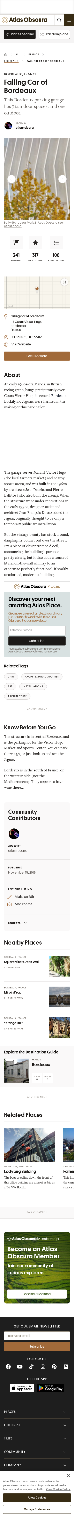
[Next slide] (62, 179)
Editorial (12, 1425)
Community (15, 1451)
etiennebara (25, 127)
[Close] (68, 1475)
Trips (8, 1438)
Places (10, 1411)
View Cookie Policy (58, 1489)
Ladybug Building (20, 1171)
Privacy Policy (32, 651)
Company (12, 1465)
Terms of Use (50, 651)
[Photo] (59, 966)
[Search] (59, 20)
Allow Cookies (37, 1497)
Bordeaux (58, 396)
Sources (14, 923)
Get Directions (37, 356)
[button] (16, 242)
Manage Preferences (37, 1509)
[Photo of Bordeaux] (16, 1071)
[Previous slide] (11, 179)
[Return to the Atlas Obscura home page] (25, 20)
